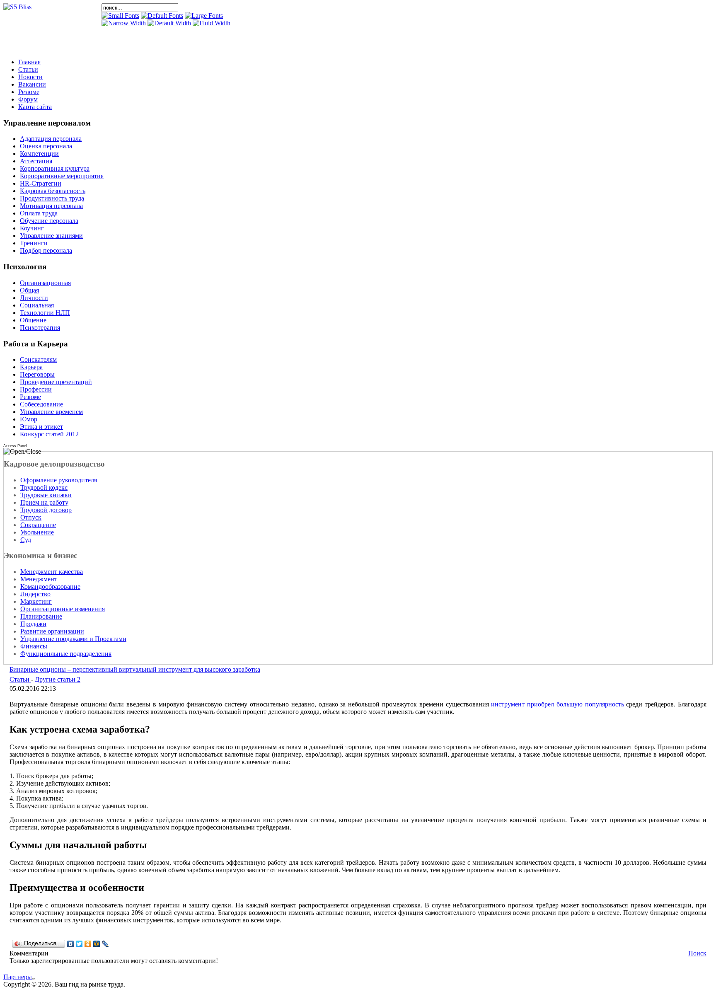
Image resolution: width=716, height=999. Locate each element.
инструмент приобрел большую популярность (557, 704)
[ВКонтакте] (70, 944)
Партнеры (17, 976)
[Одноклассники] (88, 944)
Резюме (28, 91)
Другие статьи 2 (57, 679)
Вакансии (32, 84)
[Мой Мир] (96, 944)
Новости (30, 76)
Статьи (28, 69)
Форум (28, 99)
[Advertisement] (198, 39)
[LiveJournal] (105, 944)
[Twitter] (79, 944)
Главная (29, 61)
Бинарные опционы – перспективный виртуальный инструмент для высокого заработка (135, 669)
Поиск (697, 953)
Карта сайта (35, 106)
